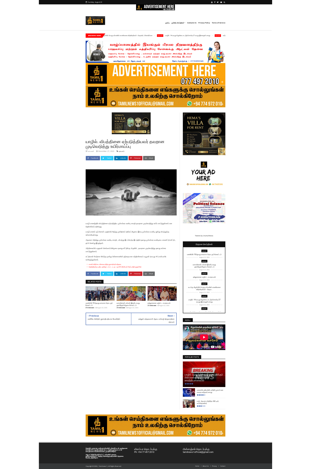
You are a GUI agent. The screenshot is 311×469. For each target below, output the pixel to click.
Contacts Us (191, 23)
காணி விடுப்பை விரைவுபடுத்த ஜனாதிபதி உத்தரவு (105, 264)
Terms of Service (218, 23)
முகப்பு (167, 23)
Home (197, 466)
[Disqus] (131, 362)
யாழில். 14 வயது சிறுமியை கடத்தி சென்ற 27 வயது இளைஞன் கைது (161, 35)
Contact (222, 466)
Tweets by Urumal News (204, 236)
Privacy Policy (204, 23)
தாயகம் (133, 35)
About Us (206, 466)
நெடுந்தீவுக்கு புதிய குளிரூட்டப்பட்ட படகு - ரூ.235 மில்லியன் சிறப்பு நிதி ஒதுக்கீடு (115, 267)
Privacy (214, 466)
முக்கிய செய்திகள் (178, 23)
